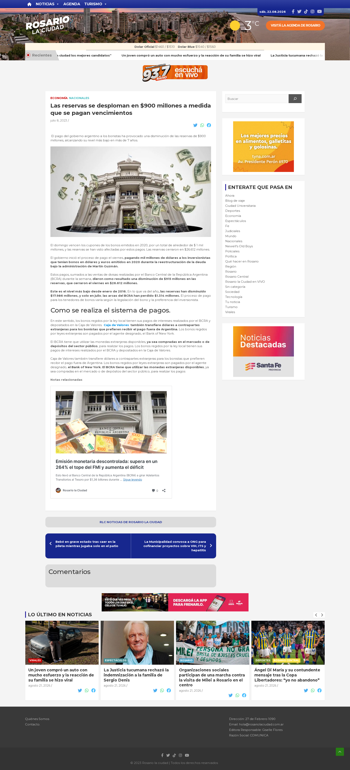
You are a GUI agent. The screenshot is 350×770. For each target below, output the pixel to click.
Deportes (232, 211)
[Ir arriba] (340, 752)
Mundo (230, 236)
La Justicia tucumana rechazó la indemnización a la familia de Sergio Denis (60, 675)
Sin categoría (235, 287)
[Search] (295, 98)
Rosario (231, 271)
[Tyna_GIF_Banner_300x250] (263, 123)
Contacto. (32, 724)
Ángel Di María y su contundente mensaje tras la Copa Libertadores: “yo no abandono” (212, 675)
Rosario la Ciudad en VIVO (245, 282)
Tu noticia (232, 302)
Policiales (232, 251)
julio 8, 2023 (58, 120)
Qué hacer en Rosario (242, 261)
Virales (230, 312)
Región (230, 266)
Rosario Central (237, 276)
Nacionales (79, 98)
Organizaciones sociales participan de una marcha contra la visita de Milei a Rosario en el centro (137, 677)
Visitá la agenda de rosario (295, 25)
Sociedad (232, 292)
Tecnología (233, 297)
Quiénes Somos (37, 719)
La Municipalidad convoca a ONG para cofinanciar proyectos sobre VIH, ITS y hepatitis (174, 546)
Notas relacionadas (66, 380)
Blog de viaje (235, 201)
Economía (59, 98)
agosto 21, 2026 (39, 685)
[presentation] (316, 615)
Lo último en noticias (60, 614)
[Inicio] (29, 4)
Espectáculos (235, 221)
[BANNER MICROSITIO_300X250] (263, 328)
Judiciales (232, 231)
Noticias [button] (45, 4)
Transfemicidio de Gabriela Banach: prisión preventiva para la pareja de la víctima (286, 675)
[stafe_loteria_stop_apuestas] (175, 595)
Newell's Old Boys (239, 246)
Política (231, 256)
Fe (227, 226)
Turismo (231, 307)
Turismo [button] (93, 4)
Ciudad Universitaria (240, 206)
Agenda (71, 4)
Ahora (229, 195)
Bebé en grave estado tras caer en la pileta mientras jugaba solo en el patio (86, 544)
